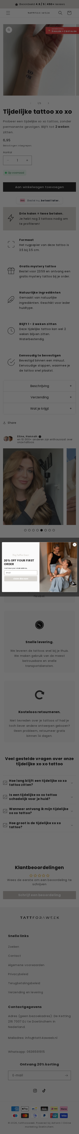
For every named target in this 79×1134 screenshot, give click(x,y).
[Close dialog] (74, 544)
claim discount (20, 578)
